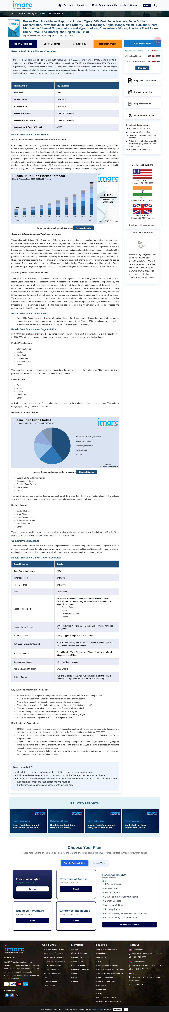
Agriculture (101, 953)
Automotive (101, 957)
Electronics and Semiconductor (110, 973)
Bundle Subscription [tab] (74, 863)
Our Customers (78, 965)
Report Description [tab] (22, 44)
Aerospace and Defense (107, 949)
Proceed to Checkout (129, 924)
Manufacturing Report (53, 973)
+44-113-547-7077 (140, 969)
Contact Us (135, 5)
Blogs (46, 977)
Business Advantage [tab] (30, 912)
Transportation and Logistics (109, 1001)
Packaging (101, 989)
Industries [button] (82, 5)
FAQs (74, 973)
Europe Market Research (54, 961)
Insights (123, 5)
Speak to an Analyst (143, 92)
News (74, 977)
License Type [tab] (98, 863)
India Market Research (53, 953)
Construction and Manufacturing (110, 969)
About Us (112, 5)
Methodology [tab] (79, 44)
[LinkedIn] (7, 995)
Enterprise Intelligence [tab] (75, 912)
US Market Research (52, 965)
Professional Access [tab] (73, 880)
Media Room (98, 5)
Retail (99, 993)
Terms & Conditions (80, 953)
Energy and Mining (105, 977)
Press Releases (50, 981)
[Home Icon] (60, 5)
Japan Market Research (54, 957)
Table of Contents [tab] (51, 44)
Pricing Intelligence (52, 969)
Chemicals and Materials (107, 965)
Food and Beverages (106, 981)
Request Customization (145, 80)
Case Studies (49, 985)
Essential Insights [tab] (28, 880)
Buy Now (142, 68)
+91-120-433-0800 (139, 984)
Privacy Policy (97, 1009)
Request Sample (83, 227)
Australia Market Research (55, 949)
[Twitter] (17, 995)
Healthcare (101, 985)
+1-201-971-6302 (138, 957)
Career (75, 949)
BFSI (99, 961)
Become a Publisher (80, 969)
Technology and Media (106, 997)
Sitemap (75, 981)
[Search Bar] (155, 5)
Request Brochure (142, 104)
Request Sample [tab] (107, 44)
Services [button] (68, 5)
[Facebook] (12, 995)
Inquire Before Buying (144, 115)
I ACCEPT (117, 1009)
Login (147, 5)
